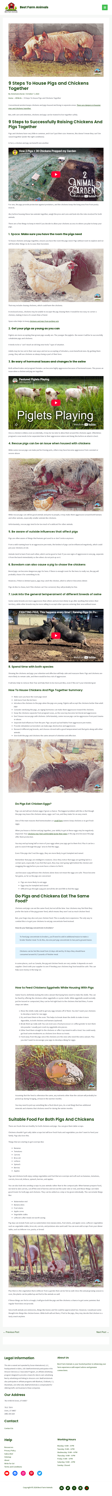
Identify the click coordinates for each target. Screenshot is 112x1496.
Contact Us (8, 1428)
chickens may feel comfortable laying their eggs (47, 833)
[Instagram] (74, 1488)
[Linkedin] (80, 1488)
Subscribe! (8, 1454)
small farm (58, 820)
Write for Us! (9, 1463)
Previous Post (11, 1332)
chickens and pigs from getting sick (44, 321)
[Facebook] (61, 1488)
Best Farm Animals (34, 7)
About (6, 1460)
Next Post (102, 1332)
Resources (8, 1447)
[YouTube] (87, 1488)
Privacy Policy (10, 1450)
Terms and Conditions (13, 1466)
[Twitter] (68, 1488)
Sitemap (7, 1457)
